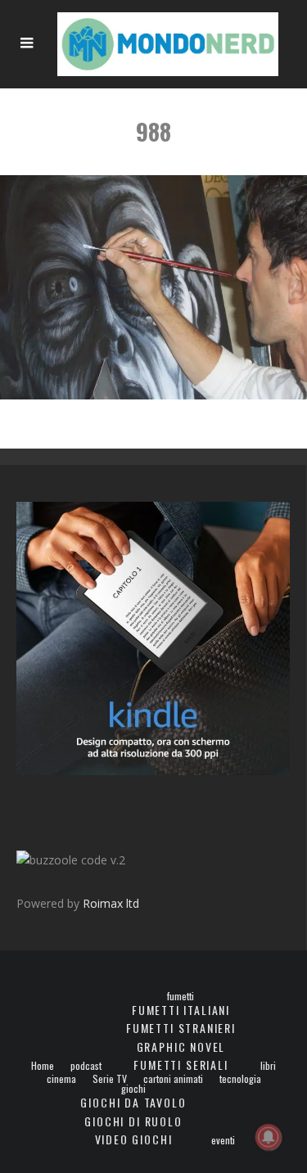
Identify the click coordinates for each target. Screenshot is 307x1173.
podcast (86, 1066)
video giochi (134, 1139)
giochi (133, 1089)
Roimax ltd (111, 903)
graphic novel (181, 1046)
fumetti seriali (180, 1064)
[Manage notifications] (268, 1137)
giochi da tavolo (133, 1102)
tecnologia (240, 1079)
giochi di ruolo (133, 1121)
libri (268, 1066)
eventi (223, 1140)
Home (42, 1066)
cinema (61, 1079)
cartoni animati (173, 1079)
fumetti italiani (181, 1009)
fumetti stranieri (181, 1027)
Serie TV (110, 1079)
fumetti (180, 996)
